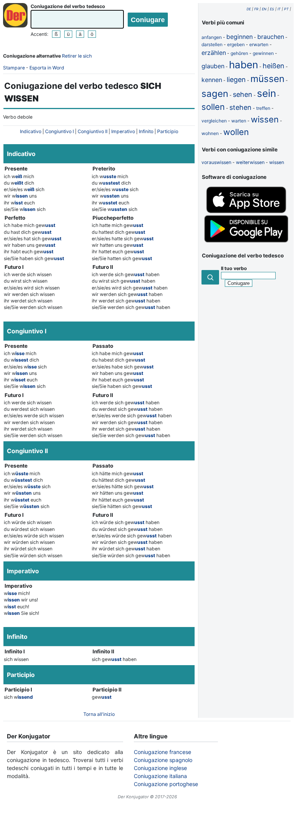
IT (279, 9)
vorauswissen (216, 162)
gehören (239, 53)
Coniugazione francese (162, 752)
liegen (236, 80)
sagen (214, 93)
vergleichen (214, 121)
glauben (212, 66)
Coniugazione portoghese (166, 784)
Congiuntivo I (59, 131)
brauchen (270, 36)
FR (256, 9)
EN (264, 9)
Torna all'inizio (99, 714)
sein (266, 93)
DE (249, 9)
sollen (213, 107)
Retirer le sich (77, 56)
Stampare (14, 68)
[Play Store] (246, 241)
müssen (267, 78)
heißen (273, 66)
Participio (167, 131)
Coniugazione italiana (160, 776)
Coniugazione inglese (160, 768)
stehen (240, 107)
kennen (211, 80)
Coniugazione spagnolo (163, 760)
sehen (242, 94)
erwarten (258, 44)
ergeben (236, 44)
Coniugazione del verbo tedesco (68, 6)
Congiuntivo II (92, 131)
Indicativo (30, 131)
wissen (265, 119)
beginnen (239, 36)
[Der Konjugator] (15, 15)
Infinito (146, 131)
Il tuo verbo (234, 268)
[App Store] (246, 211)
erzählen (213, 52)
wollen (236, 132)
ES (272, 9)
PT (286, 9)
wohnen (210, 133)
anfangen (211, 37)
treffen (263, 108)
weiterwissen (250, 162)
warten (238, 121)
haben (243, 65)
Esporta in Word (46, 68)
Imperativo (123, 131)
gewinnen (263, 53)
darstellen (212, 44)
